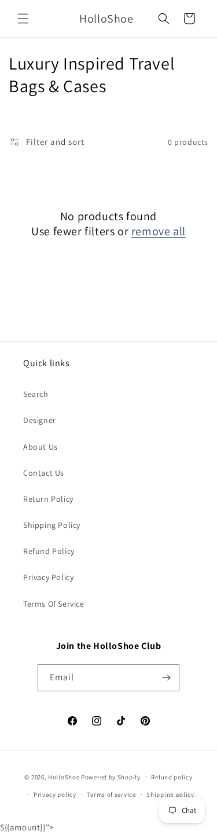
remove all (158, 231)
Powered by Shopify (111, 776)
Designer (39, 420)
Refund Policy (49, 551)
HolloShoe (63, 776)
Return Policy (48, 499)
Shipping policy (170, 794)
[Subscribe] (166, 677)
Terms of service (111, 794)
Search (36, 394)
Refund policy (171, 777)
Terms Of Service (53, 604)
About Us (40, 447)
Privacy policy (55, 794)
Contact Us (43, 473)
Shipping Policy (51, 525)
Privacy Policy (48, 577)
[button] (23, 18)
